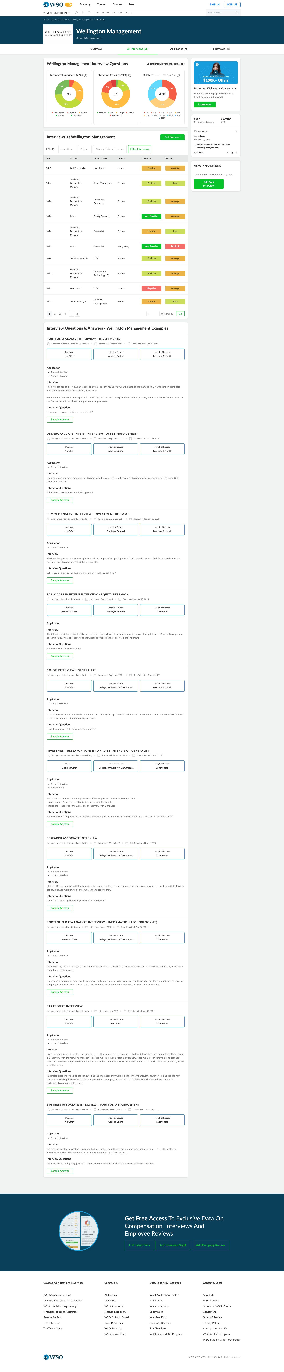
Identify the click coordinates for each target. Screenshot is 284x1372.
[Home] (53, 5)
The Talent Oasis (52, 1328)
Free (131, 4)
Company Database (60, 20)
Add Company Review (210, 1245)
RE (113, 13)
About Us (208, 1295)
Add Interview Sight (173, 1245)
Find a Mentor (51, 1323)
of (167, 313)
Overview (96, 49)
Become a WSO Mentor (217, 1306)
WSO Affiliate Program (216, 1334)
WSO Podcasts (113, 1328)
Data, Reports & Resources (165, 1283)
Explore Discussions (57, 13)
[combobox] (67, 149)
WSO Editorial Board (116, 1317)
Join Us (232, 4)
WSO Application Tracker (164, 1295)
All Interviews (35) (137, 49)
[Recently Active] (76, 12)
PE (102, 13)
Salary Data (156, 1312)
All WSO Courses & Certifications (63, 1300)
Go (180, 314)
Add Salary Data (139, 1245)
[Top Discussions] (82, 12)
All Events (110, 1300)
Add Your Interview (208, 184)
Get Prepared (172, 137)
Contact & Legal (212, 1283)
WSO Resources (113, 1306)
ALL (126, 13)
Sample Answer (60, 419)
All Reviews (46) (221, 49)
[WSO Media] (89, 12)
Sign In (215, 4)
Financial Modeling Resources (60, 1312)
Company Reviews (160, 1323)
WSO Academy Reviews (57, 1295)
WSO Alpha (156, 1300)
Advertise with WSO (215, 1328)
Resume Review (52, 1317)
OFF (120, 13)
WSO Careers (211, 1300)
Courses (101, 4)
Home (46, 20)
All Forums (110, 1295)
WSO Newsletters (114, 1334)
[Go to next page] (71, 314)
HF (108, 13)
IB (97, 13)
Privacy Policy (211, 1323)
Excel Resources (113, 1323)
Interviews (100, 20)
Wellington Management (82, 20)
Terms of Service (212, 1317)
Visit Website (203, 131)
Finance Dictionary (115, 1312)
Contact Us (209, 1312)
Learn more (205, 104)
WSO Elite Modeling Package (60, 1306)
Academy (85, 4)
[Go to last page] (77, 314)
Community (111, 1283)
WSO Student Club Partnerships (222, 1339)
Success (117, 4)
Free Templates (158, 1328)
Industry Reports (159, 1306)
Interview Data (158, 1317)
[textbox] (65, 149)
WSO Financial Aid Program (166, 1334)
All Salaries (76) (179, 49)
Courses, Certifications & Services (63, 1283)
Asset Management (202, 140)
